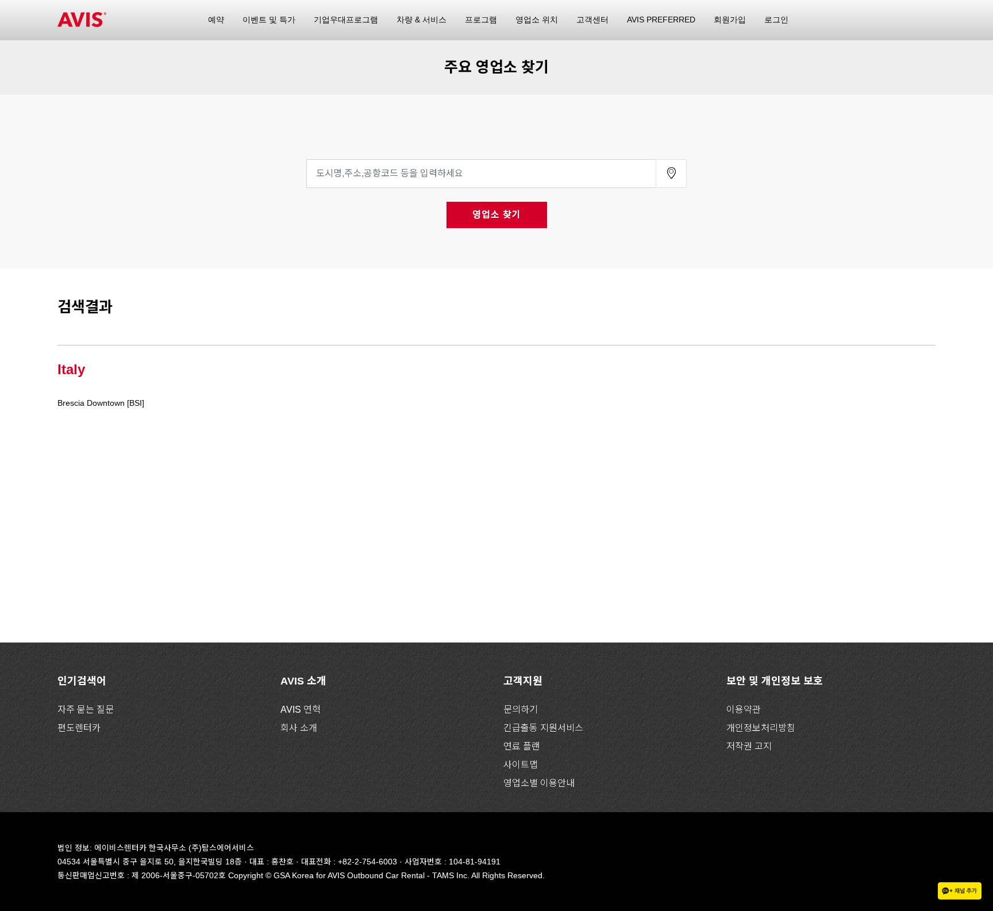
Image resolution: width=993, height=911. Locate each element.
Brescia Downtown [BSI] (100, 403)
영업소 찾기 (496, 215)
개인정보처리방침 (760, 728)
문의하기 (520, 709)
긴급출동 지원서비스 (543, 728)
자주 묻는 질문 (85, 709)
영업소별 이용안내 (539, 783)
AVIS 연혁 (300, 709)
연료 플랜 (521, 746)
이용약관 (743, 709)
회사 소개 (298, 728)
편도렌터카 (79, 728)
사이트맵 (520, 765)
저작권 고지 (749, 746)
